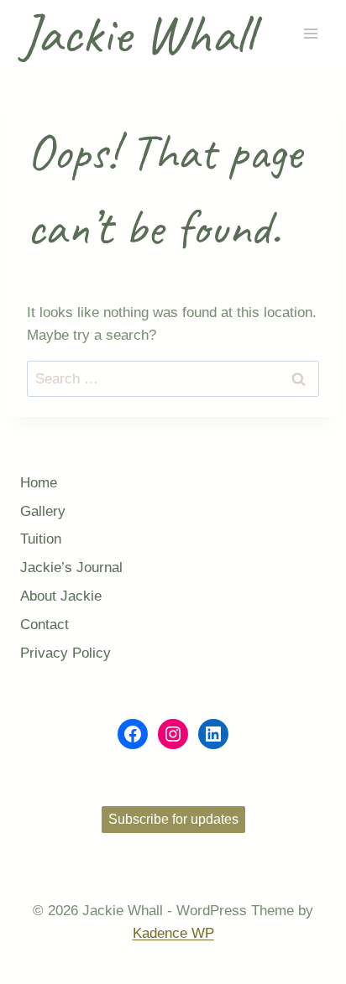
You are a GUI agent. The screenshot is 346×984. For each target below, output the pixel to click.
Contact (44, 625)
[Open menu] (310, 34)
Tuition (40, 539)
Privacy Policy (65, 653)
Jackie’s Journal (71, 567)
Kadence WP (173, 933)
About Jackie (61, 596)
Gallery (43, 511)
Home (38, 483)
